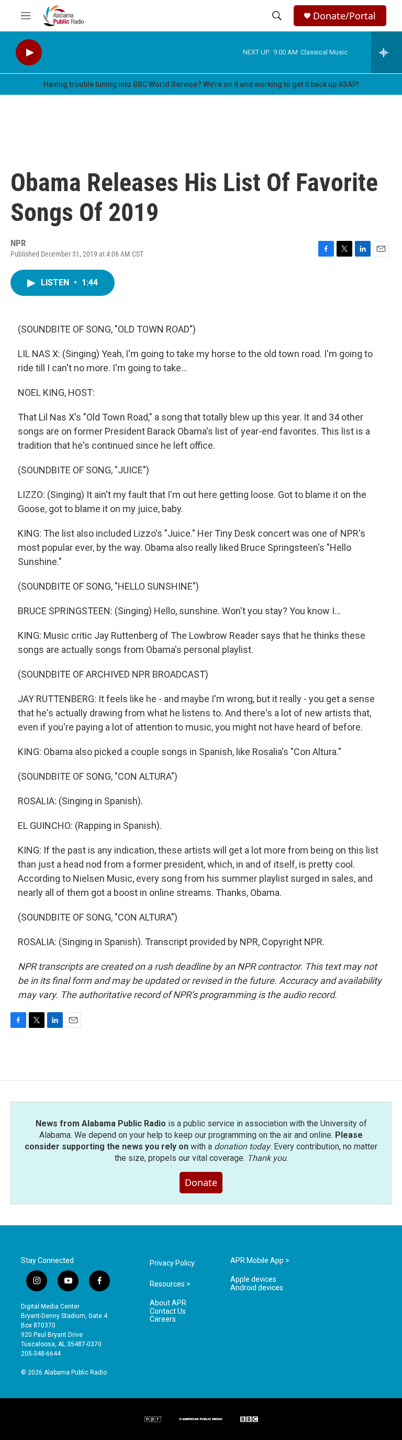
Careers (163, 1319)
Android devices (256, 1288)
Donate (201, 1182)
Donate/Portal (344, 15)
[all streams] (386, 52)
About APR (168, 1303)
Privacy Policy (172, 1263)
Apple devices (253, 1279)
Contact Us (168, 1311)
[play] (28, 53)
